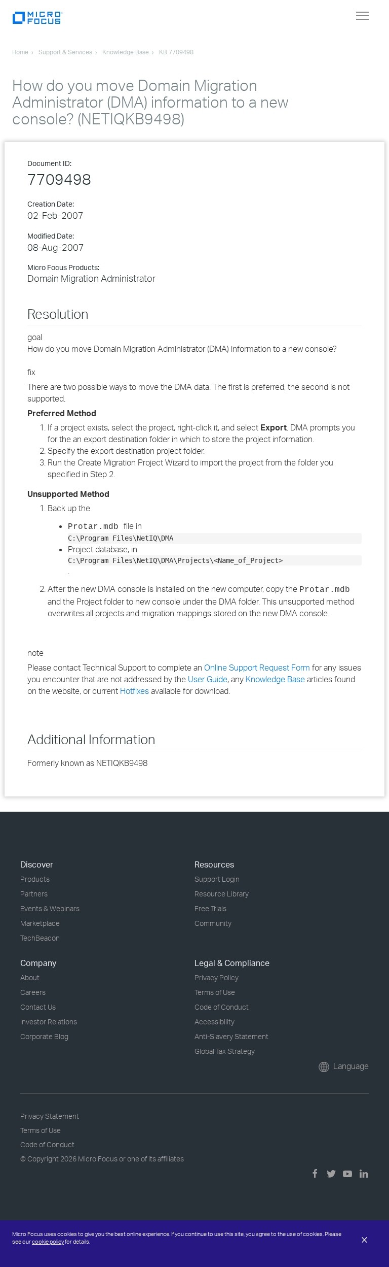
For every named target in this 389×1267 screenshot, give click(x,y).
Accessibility (214, 1021)
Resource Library (221, 893)
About (30, 977)
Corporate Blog (44, 1036)
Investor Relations (48, 1021)
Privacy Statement (49, 1116)
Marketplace (40, 923)
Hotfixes (134, 691)
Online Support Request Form (257, 667)
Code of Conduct (221, 1007)
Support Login (217, 879)
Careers (33, 992)
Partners (34, 893)
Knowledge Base (275, 679)
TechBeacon (40, 937)
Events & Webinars (50, 908)
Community (212, 923)
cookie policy (48, 1241)
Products (35, 879)
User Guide (207, 679)
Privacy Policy (216, 977)
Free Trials (210, 908)
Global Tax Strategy (224, 1051)
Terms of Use (214, 992)
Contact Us (38, 1007)
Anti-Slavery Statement (231, 1036)
